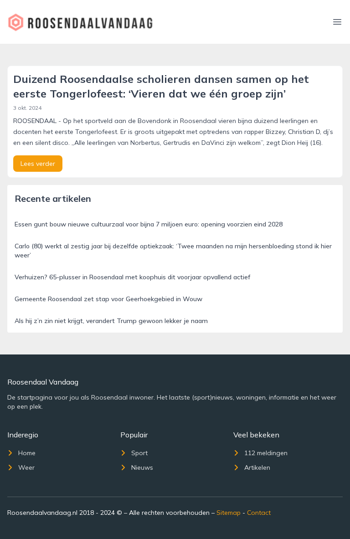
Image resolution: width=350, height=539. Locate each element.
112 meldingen (266, 453)
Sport (139, 453)
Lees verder (38, 163)
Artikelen (257, 467)
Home (27, 453)
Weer (26, 467)
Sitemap (228, 512)
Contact (259, 512)
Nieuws (142, 467)
